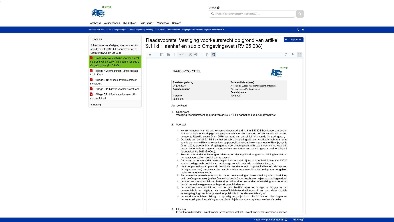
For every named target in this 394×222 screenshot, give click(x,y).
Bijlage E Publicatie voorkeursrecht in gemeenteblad (113, 96)
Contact (176, 23)
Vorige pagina (295, 39)
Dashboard (94, 23)
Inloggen (297, 219)
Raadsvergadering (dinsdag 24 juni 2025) (147, 30)
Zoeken (212, 7)
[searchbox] (252, 14)
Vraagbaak (163, 23)
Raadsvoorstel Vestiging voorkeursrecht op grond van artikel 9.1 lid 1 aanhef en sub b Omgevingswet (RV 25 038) (114, 62)
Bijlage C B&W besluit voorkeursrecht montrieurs (113, 82)
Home (108, 30)
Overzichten (129, 23)
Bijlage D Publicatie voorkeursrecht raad (117, 89)
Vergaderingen (112, 23)
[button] (300, 14)
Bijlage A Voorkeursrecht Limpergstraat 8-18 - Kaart (114, 73)
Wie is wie (146, 23)
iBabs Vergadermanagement (270, 219)
